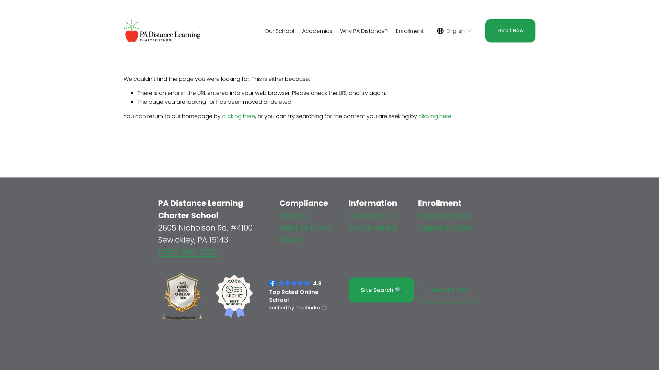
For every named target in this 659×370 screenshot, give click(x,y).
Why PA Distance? (364, 31)
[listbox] (454, 31)
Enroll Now (510, 30)
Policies (293, 215)
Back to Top (449, 290)
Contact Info (372, 215)
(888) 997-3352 (188, 252)
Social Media (372, 227)
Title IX (291, 239)
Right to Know (305, 227)
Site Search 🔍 (381, 290)
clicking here (238, 116)
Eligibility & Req (446, 227)
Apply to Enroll (445, 215)
